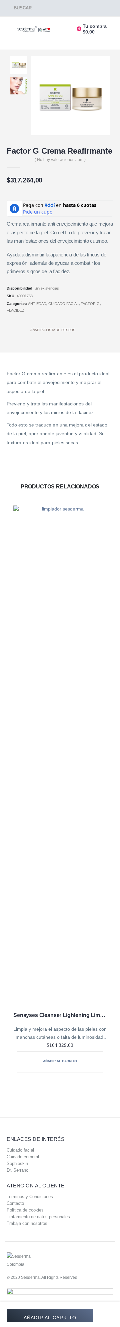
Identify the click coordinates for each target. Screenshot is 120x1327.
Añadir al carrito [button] (60, 1061)
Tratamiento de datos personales (38, 1216)
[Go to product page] (60, 756)
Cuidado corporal (23, 1156)
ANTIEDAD (37, 304)
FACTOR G (90, 304)
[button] (19, 8)
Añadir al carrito (50, 1317)
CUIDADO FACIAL (63, 304)
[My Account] (64, 29)
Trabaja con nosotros (27, 1223)
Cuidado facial (20, 1150)
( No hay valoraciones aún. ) (60, 159)
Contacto (15, 1203)
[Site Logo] (34, 29)
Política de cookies (25, 1210)
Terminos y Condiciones (30, 1196)
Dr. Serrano (17, 1170)
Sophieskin (17, 1163)
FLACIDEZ (15, 310)
